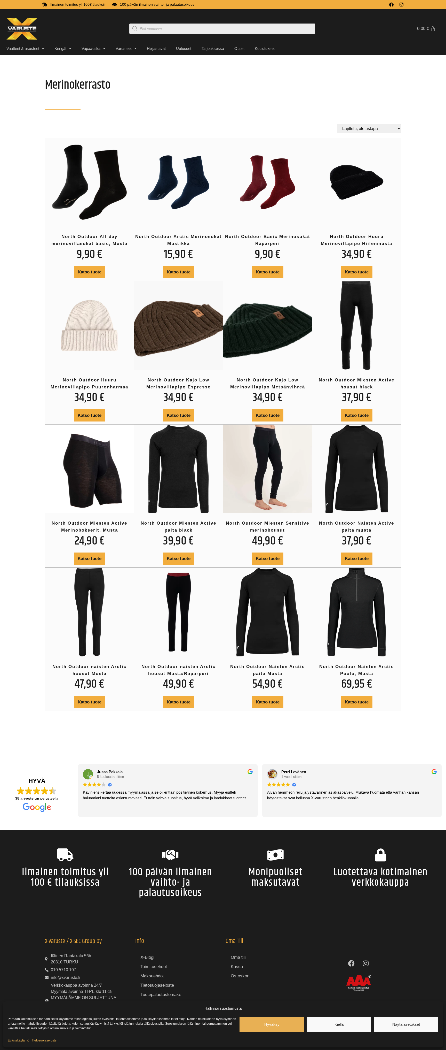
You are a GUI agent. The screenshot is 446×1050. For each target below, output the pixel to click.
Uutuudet (183, 48)
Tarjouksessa (213, 48)
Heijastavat (156, 48)
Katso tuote (89, 272)
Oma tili (238, 957)
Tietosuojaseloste (44, 1040)
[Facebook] (391, 4)
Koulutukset (265, 48)
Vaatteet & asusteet (22, 48)
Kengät (60, 48)
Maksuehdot (152, 976)
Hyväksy (272, 1024)
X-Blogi (147, 957)
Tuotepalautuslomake (160, 994)
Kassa (237, 966)
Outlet (239, 48)
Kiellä (339, 1024)
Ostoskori (240, 976)
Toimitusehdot (153, 966)
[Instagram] (401, 4)
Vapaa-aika (91, 48)
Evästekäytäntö (18, 1040)
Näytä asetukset (406, 1024)
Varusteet (124, 48)
